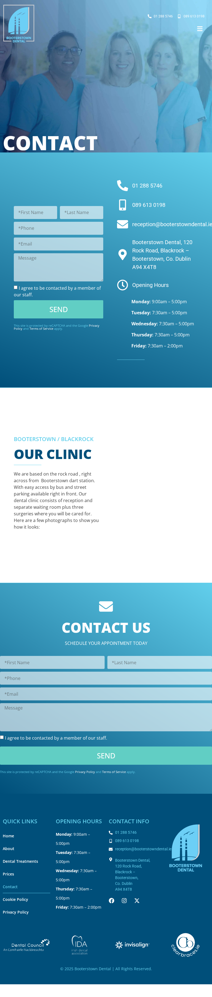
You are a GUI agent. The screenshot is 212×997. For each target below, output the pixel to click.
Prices (8, 874)
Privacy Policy (85, 772)
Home (8, 835)
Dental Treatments (20, 861)
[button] (200, 28)
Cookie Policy (15, 899)
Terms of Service (41, 328)
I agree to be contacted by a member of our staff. (56, 738)
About (8, 848)
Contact (10, 886)
